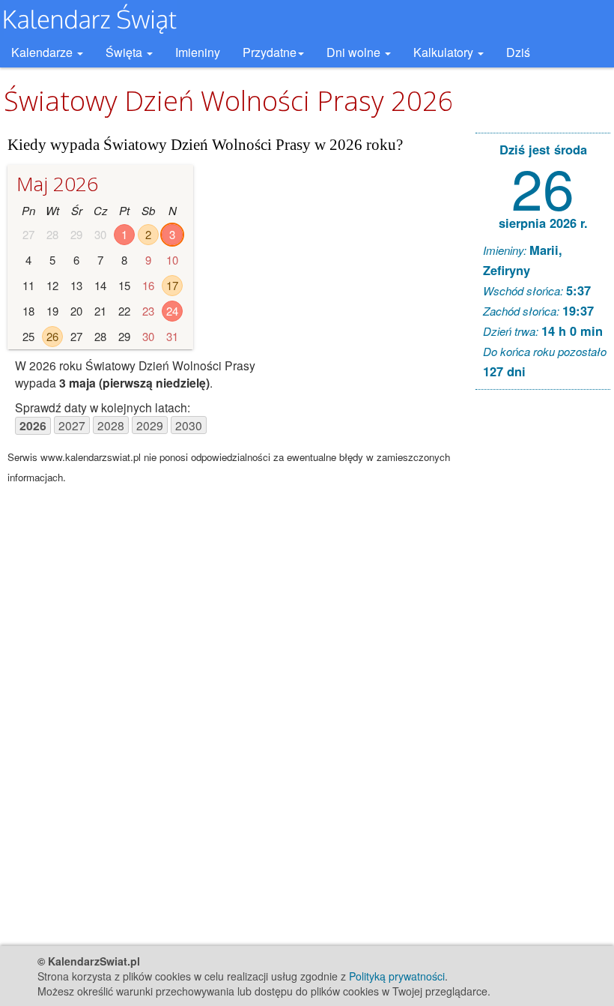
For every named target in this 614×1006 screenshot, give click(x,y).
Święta (125, 52)
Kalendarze (43, 52)
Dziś (518, 52)
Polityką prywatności (397, 976)
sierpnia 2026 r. (543, 223)
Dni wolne (354, 52)
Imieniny (197, 52)
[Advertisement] (543, 630)
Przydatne (270, 52)
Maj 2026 (57, 183)
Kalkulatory (444, 52)
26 (52, 336)
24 (172, 311)
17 (172, 285)
